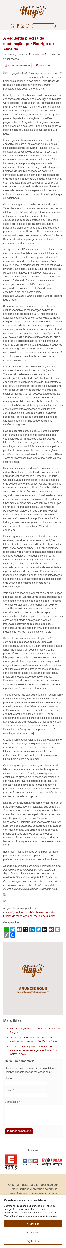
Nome (9, 1078)
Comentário (12, 1102)
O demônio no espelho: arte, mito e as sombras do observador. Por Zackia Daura (34, 1039)
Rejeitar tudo (33, 1241)
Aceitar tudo (33, 1223)
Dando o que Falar (39, 54)
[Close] (63, 1198)
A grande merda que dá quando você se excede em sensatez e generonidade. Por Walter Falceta (33, 1050)
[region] (33, 1221)
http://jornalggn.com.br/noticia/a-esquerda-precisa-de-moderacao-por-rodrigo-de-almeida (29, 914)
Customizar (33, 1232)
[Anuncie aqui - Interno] (33, 944)
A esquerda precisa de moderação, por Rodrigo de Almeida (28, 43)
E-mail (9, 1090)
